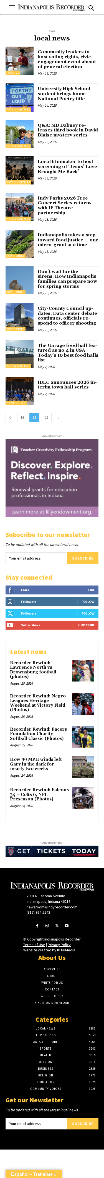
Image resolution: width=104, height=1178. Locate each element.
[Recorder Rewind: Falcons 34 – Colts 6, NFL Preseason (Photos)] (83, 798)
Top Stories (15, 256)
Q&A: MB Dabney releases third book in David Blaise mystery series (68, 130)
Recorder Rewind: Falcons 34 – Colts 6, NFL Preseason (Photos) (39, 794)
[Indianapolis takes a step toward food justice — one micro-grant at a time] (20, 244)
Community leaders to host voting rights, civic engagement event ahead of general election (67, 59)
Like (91, 590)
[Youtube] (66, 926)
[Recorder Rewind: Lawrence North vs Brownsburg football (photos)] (83, 671)
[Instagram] (47, 926)
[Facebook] (37, 926)
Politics (13, 73)
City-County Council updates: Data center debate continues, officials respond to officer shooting (67, 316)
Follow (88, 601)
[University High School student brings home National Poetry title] (20, 97)
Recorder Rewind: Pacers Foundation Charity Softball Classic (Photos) (38, 734)
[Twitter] (57, 926)
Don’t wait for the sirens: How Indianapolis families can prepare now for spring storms (67, 279)
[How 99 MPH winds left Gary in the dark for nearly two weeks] (83, 767)
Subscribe (82, 558)
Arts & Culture (18, 109)
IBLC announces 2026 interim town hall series (67, 385)
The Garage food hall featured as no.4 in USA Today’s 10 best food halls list (68, 353)
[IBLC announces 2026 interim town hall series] (20, 391)
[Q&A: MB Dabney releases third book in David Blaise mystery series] (20, 134)
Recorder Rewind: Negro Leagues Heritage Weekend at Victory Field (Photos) (38, 703)
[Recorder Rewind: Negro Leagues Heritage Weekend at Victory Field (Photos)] (83, 704)
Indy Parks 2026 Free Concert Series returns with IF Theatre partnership (65, 205)
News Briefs (16, 403)
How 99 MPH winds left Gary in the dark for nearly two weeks (36, 764)
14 (22, 417)
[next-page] (58, 417)
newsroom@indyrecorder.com (52, 907)
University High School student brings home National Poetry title (64, 93)
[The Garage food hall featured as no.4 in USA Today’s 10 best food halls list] (20, 354)
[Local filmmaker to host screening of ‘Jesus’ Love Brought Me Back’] (20, 170)
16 (46, 417)
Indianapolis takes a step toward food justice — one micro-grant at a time (68, 240)
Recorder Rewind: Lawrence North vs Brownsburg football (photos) (33, 670)
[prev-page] (10, 417)
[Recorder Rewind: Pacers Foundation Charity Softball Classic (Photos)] (83, 737)
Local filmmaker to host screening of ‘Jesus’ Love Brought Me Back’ (67, 166)
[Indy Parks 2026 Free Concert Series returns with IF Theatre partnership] (20, 207)
